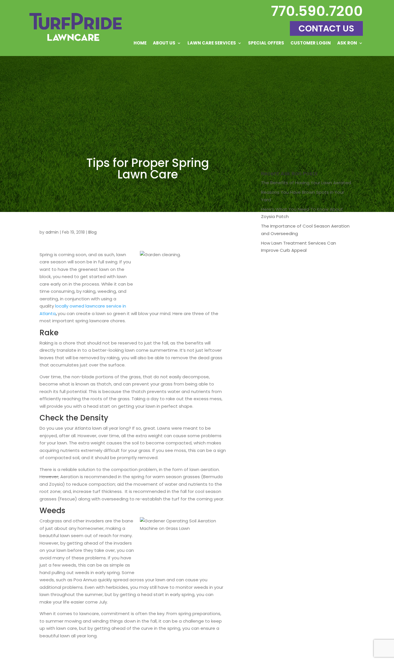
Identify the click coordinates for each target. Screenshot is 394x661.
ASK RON (347, 43)
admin (52, 232)
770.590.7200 (317, 11)
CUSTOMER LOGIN (310, 43)
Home (140, 43)
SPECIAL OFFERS (266, 43)
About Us (164, 43)
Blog (92, 232)
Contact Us (326, 28)
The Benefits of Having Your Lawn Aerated (306, 183)
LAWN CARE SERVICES (211, 43)
